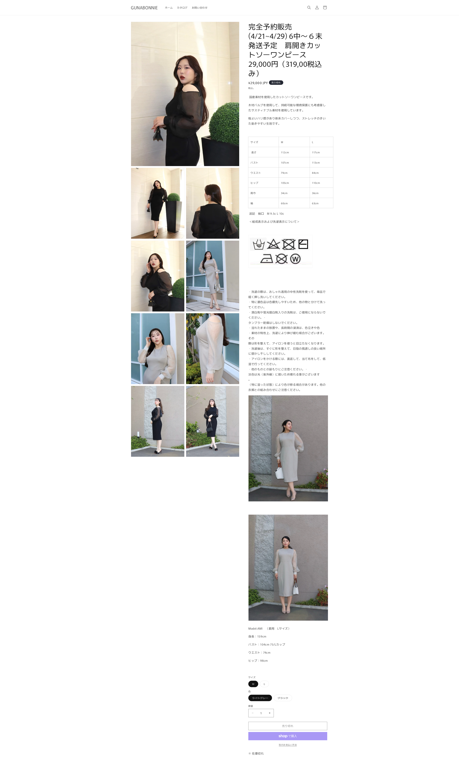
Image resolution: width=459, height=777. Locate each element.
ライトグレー (261, 698)
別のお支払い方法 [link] (288, 744)
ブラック (284, 698)
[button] (309, 7)
